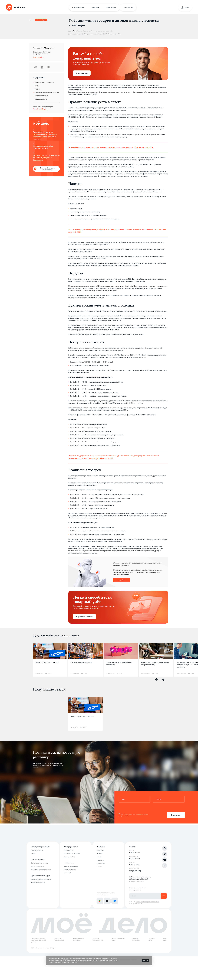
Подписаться (175, 815)
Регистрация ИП (69, 850)
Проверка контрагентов (71, 866)
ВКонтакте (35, 67)
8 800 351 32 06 (134, 865)
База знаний (67, 873)
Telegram (42, 67)
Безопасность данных (151, 939)
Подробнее (122, 580)
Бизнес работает (111, 7)
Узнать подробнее (38, 57)
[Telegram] (164, 854)
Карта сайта (164, 939)
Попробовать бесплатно (84, 617)
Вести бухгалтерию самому (40, 847)
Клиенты (99, 867)
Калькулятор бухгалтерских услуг (41, 869)
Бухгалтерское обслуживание (39, 863)
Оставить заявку (81, 73)
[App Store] (107, 901)
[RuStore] (114, 901)
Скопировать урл (48, 67)
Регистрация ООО (69, 857)
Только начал (95, 7)
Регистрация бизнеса (71, 847)
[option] (50, 660)
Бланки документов (69, 869)
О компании (101, 847)
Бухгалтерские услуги (37, 866)
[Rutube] (164, 865)
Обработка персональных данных (118, 939)
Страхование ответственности (136, 939)
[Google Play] (100, 901)
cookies (65, 958)
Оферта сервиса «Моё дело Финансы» (78, 939)
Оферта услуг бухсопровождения (59, 939)
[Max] (164, 848)
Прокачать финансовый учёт (40, 876)
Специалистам (128, 7)
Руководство (100, 860)
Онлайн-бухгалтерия (37, 850)
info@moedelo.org (135, 871)
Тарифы (33, 853)
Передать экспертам (37, 859)
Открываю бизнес (78, 7)
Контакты (99, 857)
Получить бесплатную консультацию (47, 169)
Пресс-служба (101, 863)
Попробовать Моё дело (40, 109)
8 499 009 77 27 (134, 853)
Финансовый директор (38, 882)
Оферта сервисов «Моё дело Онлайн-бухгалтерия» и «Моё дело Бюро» (38, 940)
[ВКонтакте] (164, 859)
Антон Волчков (78, 31)
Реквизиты (100, 853)
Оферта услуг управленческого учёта (97, 939)
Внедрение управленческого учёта (41, 879)
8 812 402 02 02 (134, 859)
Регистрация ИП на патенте (72, 853)
